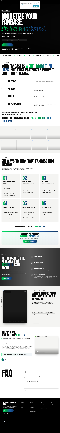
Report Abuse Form (43, 406)
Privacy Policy (32, 405)
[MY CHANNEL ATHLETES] (9, 2)
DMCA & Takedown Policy (43, 408)
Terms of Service (32, 404)
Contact (22, 407)
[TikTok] (54, 404)
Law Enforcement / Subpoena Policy (33, 409)
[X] (52, 404)
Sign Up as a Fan (6, 278)
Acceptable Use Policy (33, 411)
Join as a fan (6, 413)
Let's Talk (36, 322)
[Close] (38, 2)
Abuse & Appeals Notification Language (43, 404)
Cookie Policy (32, 407)
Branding (22, 408)
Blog (21, 405)
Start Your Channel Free (7, 44)
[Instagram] (50, 404)
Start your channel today (8, 410)
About (21, 404)
